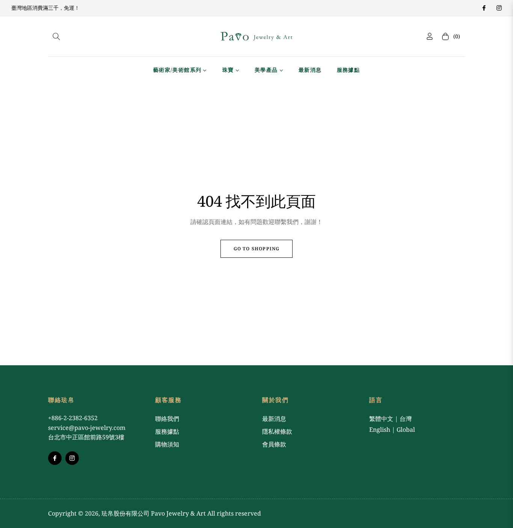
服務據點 (167, 431)
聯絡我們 (167, 419)
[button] (56, 36)
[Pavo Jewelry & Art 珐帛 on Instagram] (499, 7)
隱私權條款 (277, 431)
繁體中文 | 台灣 (390, 419)
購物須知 (167, 444)
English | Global (392, 429)
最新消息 (274, 419)
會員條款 (274, 444)
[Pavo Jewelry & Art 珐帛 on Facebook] (484, 7)
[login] (430, 36)
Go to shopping (257, 248)
